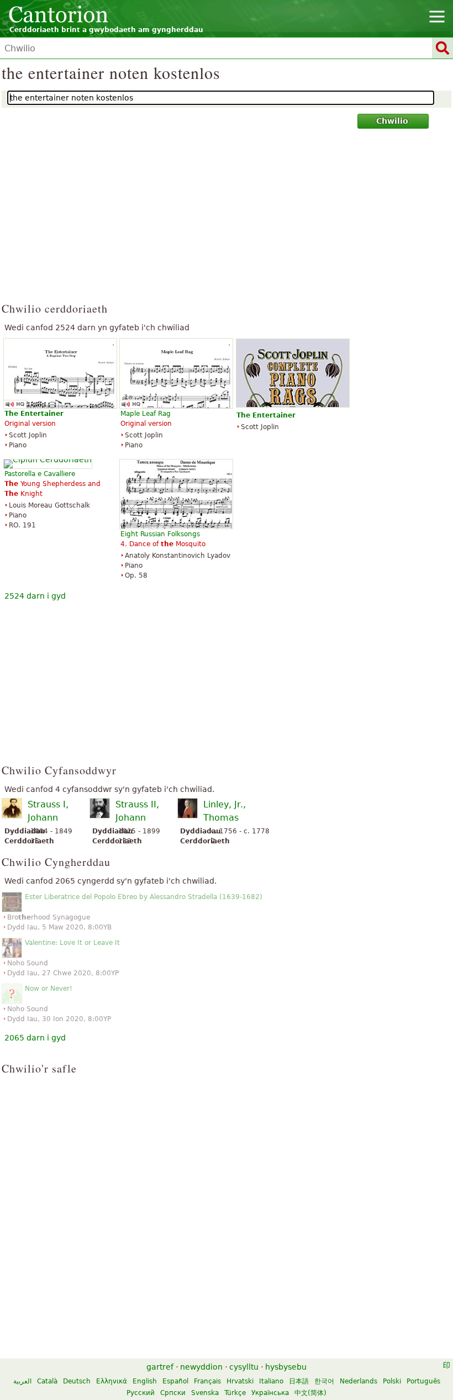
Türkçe (235, 1393)
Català (47, 1381)
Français (207, 1381)
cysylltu (244, 1366)
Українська (270, 1393)
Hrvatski (240, 1381)
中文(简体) (310, 1393)
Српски (173, 1393)
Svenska (205, 1393)
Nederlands (358, 1381)
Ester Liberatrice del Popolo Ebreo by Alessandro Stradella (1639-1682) (143, 897)
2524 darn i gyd (35, 595)
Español (175, 1381)
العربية (22, 1381)
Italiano (271, 1381)
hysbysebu (286, 1366)
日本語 (299, 1381)
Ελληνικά (111, 1381)
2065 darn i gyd (35, 1037)
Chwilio (392, 121)
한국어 (324, 1381)
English (145, 1381)
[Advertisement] (226, 220)
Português (423, 1381)
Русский (141, 1393)
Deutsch (77, 1381)
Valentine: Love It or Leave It (72, 943)
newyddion (201, 1366)
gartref (159, 1366)
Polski (392, 1381)
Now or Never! (48, 988)
